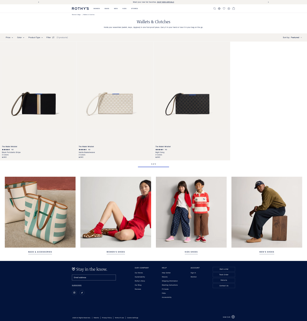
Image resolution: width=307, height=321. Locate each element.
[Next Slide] (267, 2)
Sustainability (140, 277)
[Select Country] (219, 8)
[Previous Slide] (39, 2)
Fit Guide (165, 289)
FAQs (164, 293)
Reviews (138, 289)
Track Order (224, 275)
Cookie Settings (132, 318)
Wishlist (194, 277)
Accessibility (167, 297)
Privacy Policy (107, 318)
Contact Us (223, 286)
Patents (96, 318)
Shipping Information (170, 281)
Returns (165, 277)
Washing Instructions (170, 285)
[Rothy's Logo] (80, 8)
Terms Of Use (119, 318)
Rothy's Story (140, 281)
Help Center (166, 273)
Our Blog (138, 285)
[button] (97, 8)
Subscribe (77, 285)
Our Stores (139, 273)
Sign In (193, 273)
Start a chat (224, 269)
